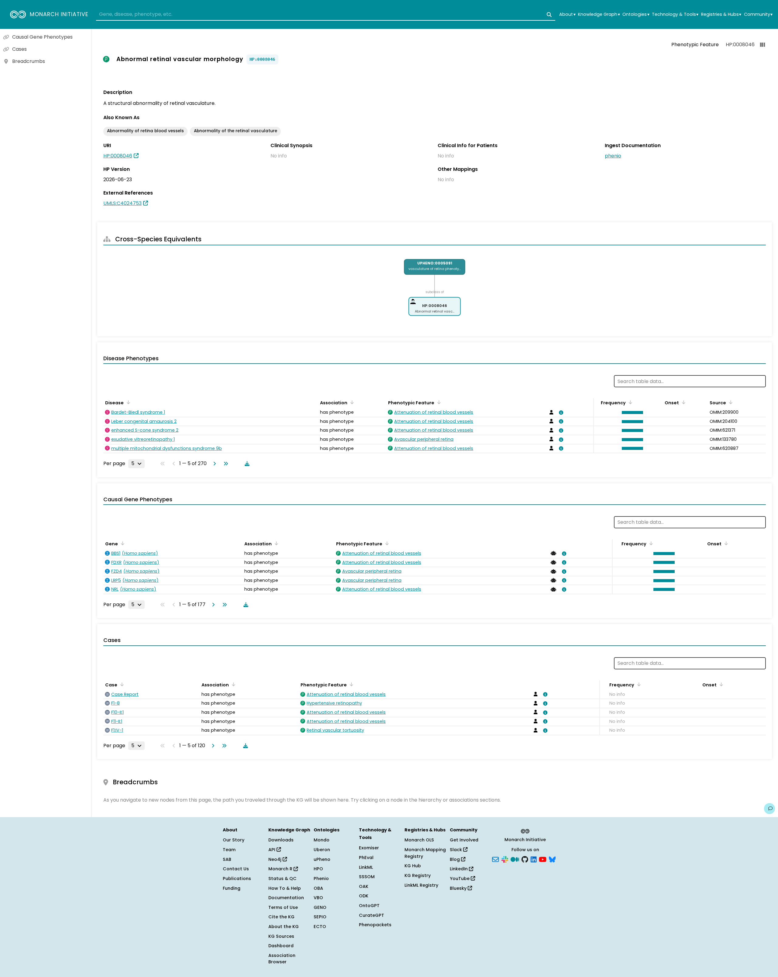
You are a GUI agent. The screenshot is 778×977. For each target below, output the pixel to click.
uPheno (322, 859)
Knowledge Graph (599, 14)
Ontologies (635, 14)
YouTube (460, 878)
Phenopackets (375, 925)
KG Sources (281, 936)
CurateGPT (371, 915)
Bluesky (459, 888)
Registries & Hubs (721, 14)
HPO (318, 869)
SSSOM (367, 877)
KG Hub (412, 866)
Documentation (286, 898)
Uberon (322, 850)
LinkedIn (459, 869)
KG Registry (417, 875)
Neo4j (275, 859)
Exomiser (369, 848)
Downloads (281, 840)
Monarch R (281, 869)
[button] (631, 412)
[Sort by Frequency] (629, 402)
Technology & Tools (675, 14)
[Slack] (504, 859)
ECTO (320, 926)
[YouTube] (542, 859)
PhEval (366, 857)
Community (758, 14)
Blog (455, 859)
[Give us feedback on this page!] (769, 808)
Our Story (233, 840)
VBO (318, 898)
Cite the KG (281, 917)
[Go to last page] (224, 463)
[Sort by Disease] (127, 402)
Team (229, 850)
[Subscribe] (495, 859)
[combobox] (325, 15)
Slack (456, 850)
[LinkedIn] (534, 859)
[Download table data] (245, 463)
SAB (227, 859)
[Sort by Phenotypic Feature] (438, 402)
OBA (318, 888)
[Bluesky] (552, 859)
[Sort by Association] (351, 402)
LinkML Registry (421, 885)
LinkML (366, 867)
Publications (237, 878)
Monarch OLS (419, 840)
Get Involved (464, 840)
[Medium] (515, 859)
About (567, 14)
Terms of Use (283, 907)
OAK (363, 886)
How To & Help (284, 888)
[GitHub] (525, 859)
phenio (613, 155)
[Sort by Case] (121, 684)
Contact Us (236, 869)
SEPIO (320, 917)
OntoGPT (369, 906)
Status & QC (282, 878)
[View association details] (560, 412)
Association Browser (281, 958)
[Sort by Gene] (121, 543)
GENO (320, 907)
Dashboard (281, 946)
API (272, 850)
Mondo (321, 840)
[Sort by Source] (729, 402)
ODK (363, 896)
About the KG (283, 926)
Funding (231, 888)
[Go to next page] (213, 463)
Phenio (321, 878)
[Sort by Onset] (682, 402)
